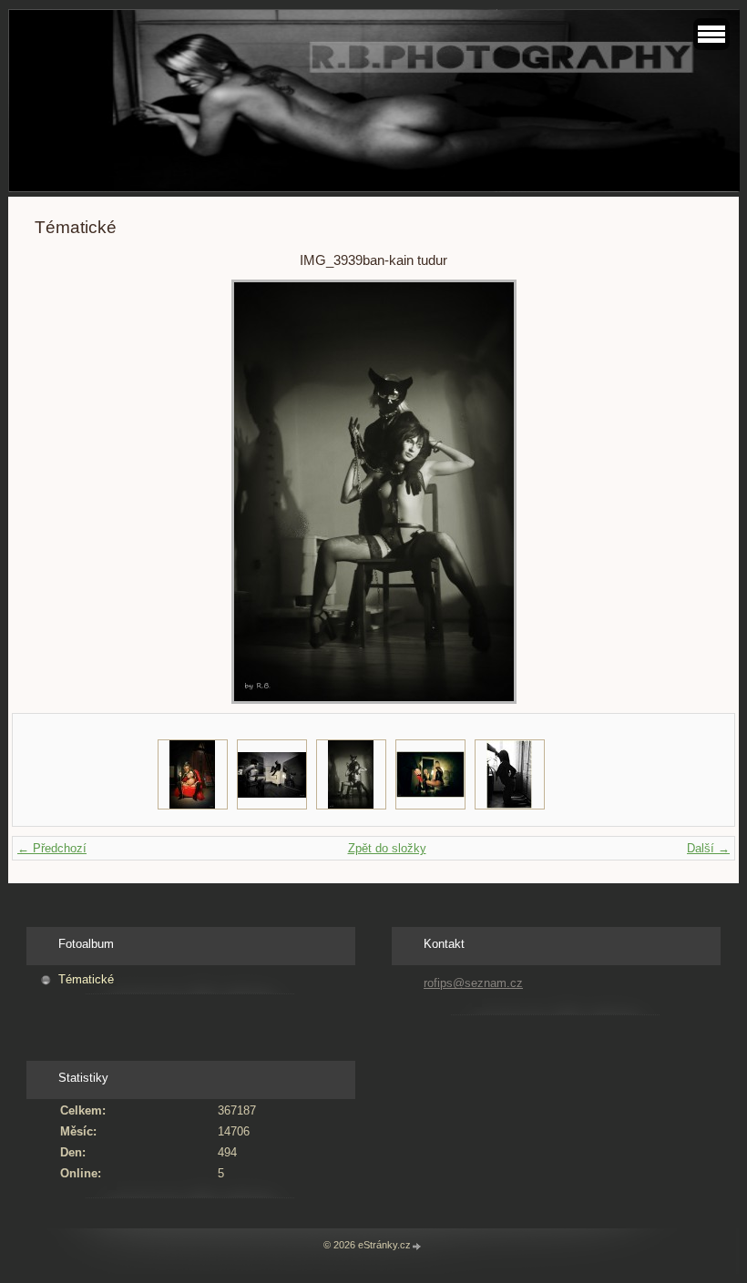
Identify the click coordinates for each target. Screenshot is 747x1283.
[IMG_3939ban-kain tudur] (351, 774)
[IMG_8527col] (193, 774)
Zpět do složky (387, 848)
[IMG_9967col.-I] (430, 774)
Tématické (86, 979)
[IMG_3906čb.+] (272, 774)
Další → (708, 848)
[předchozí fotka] (64, 492)
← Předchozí (52, 848)
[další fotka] (682, 492)
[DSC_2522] (510, 774)
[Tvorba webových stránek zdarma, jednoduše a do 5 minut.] (417, 1246)
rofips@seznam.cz (473, 983)
